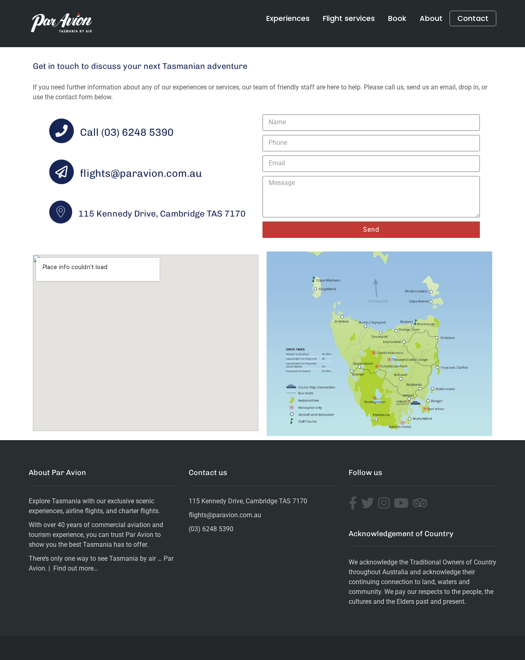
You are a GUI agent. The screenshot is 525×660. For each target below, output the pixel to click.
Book (397, 18)
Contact (472, 18)
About (431, 18)
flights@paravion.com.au (141, 173)
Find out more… (75, 568)
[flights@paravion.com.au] (61, 172)
